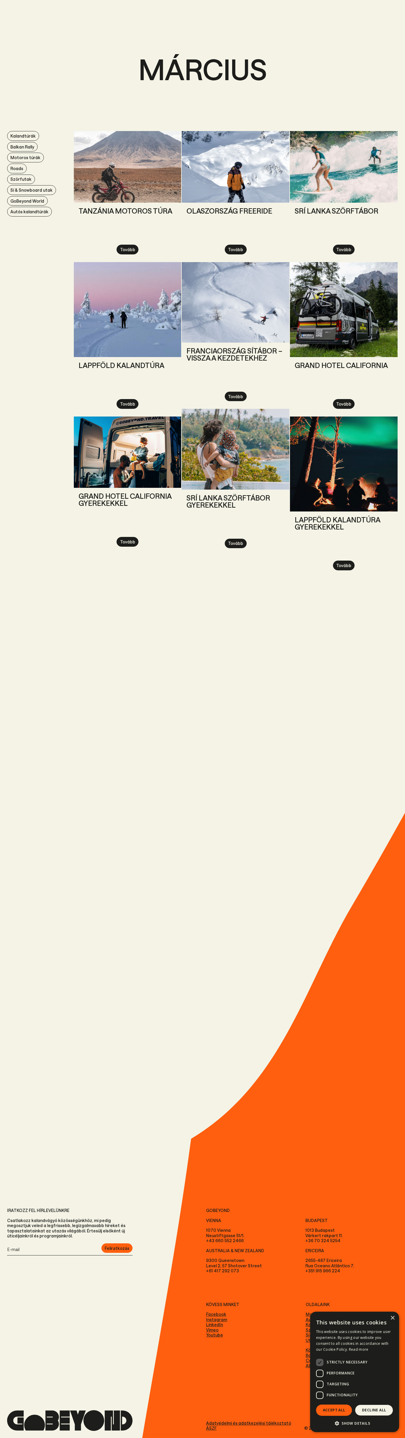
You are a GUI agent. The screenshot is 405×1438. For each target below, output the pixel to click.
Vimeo (212, 1329)
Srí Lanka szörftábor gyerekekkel (228, 501)
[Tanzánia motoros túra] (127, 167)
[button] (354, 1423)
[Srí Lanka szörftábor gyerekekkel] (235, 449)
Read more (359, 1349)
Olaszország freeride (229, 210)
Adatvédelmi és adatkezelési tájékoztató (248, 1423)
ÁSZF (211, 1428)
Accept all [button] (334, 1410)
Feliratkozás (117, 1248)
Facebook (216, 1314)
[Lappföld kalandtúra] (127, 309)
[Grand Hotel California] (344, 309)
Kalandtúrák (23, 135)
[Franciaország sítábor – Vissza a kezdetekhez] (235, 302)
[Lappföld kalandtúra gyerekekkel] (344, 464)
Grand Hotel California (341, 365)
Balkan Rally (22, 146)
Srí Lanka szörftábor (336, 210)
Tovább (127, 249)
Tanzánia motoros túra (125, 210)
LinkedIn (214, 1324)
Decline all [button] (374, 1410)
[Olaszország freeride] (235, 167)
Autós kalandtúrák (29, 211)
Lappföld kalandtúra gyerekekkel (337, 523)
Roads (16, 168)
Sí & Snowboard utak (31, 190)
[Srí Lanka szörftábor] (344, 167)
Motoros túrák (25, 157)
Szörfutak (20, 179)
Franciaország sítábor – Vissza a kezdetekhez (234, 354)
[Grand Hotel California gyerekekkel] (127, 452)
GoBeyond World (27, 201)
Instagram (216, 1319)
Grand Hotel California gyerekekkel (125, 499)
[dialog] (354, 1372)
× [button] (392, 1318)
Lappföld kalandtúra (121, 365)
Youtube (214, 1334)
